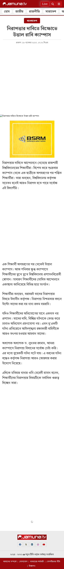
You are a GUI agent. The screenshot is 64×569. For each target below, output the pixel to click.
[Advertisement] (32, 79)
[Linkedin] (32, 544)
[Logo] (14, 4)
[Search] (53, 3)
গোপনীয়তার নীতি (53, 561)
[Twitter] (26, 544)
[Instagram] (37, 544)
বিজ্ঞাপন (32, 566)
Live (45, 4)
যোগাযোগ (23, 561)
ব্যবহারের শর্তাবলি (37, 561)
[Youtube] (43, 544)
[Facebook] (20, 544)
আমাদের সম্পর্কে (9, 561)
